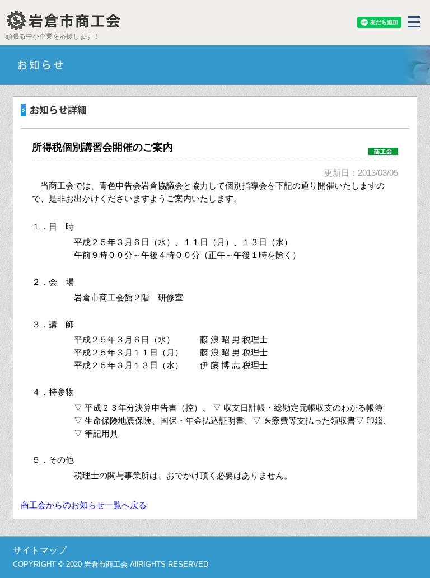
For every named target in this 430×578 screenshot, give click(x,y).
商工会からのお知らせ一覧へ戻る (84, 505)
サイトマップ (40, 550)
